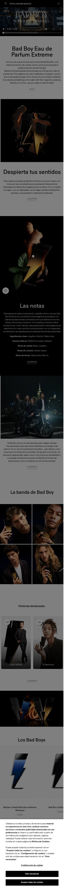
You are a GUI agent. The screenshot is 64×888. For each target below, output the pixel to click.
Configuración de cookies (32, 865)
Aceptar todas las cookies (32, 882)
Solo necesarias (32, 874)
